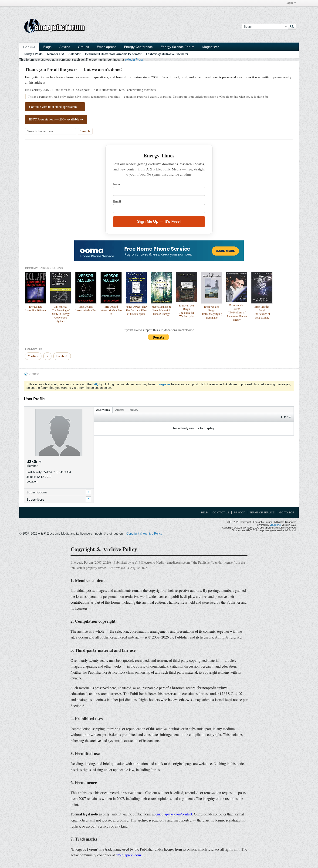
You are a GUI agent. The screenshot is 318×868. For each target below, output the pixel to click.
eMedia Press (134, 59)
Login (289, 3)
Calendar (74, 54)
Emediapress (106, 47)
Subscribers (35, 499)
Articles (64, 47)
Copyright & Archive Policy (144, 533)
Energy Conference (138, 47)
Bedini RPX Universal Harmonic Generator (113, 54)
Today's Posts (33, 54)
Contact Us (221, 512)
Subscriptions (37, 492)
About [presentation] (120, 409)
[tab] (103, 409)
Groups (83, 47)
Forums (29, 47)
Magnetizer (210, 47)
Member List (55, 54)
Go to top (286, 512)
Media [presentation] (134, 409)
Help (204, 512)
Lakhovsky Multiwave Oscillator (167, 54)
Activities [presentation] (103, 409)
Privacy (239, 512)
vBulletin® (275, 524)
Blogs (47, 47)
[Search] (292, 27)
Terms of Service (262, 512)
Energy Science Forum (177, 47)
